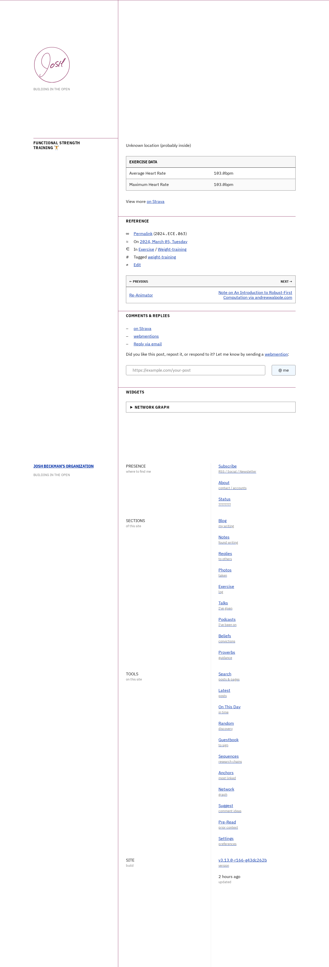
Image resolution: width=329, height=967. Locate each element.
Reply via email (148, 343)
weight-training (162, 256)
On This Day (229, 706)
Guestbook (228, 739)
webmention (276, 354)
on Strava (155, 201)
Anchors (226, 772)
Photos (225, 569)
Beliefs (224, 635)
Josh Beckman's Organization (63, 466)
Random (226, 723)
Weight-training (172, 249)
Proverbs (226, 652)
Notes (224, 537)
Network (226, 789)
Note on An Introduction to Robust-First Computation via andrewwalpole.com (255, 295)
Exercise (146, 249)
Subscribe (227, 466)
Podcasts (227, 619)
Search (224, 673)
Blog (222, 520)
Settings (226, 838)
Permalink (143, 233)
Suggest (225, 805)
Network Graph (152, 407)
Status (224, 499)
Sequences (228, 756)
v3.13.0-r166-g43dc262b (242, 860)
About (224, 482)
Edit (137, 264)
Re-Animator (141, 295)
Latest (224, 690)
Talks (223, 602)
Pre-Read (227, 822)
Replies (225, 553)
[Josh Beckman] (51, 64)
